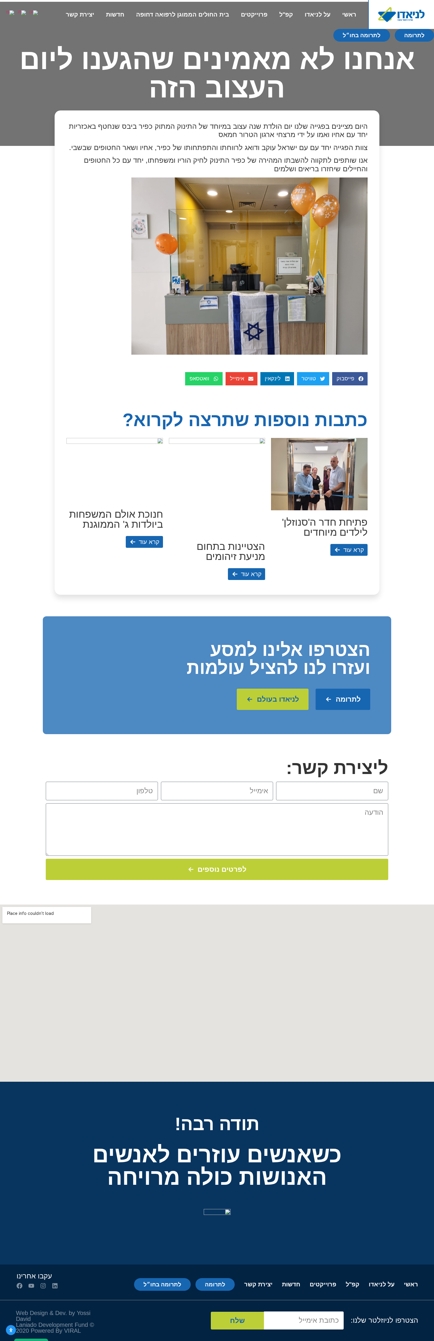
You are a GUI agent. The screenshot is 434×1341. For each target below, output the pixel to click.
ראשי (349, 14)
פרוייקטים (254, 14)
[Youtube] (31, 1286)
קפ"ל (286, 14)
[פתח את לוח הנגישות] (11, 1330)
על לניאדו (317, 14)
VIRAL (71, 1330)
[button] (350, 378)
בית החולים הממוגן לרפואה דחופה (182, 14)
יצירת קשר (80, 14)
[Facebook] (19, 1286)
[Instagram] (43, 1286)
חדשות (115, 14)
